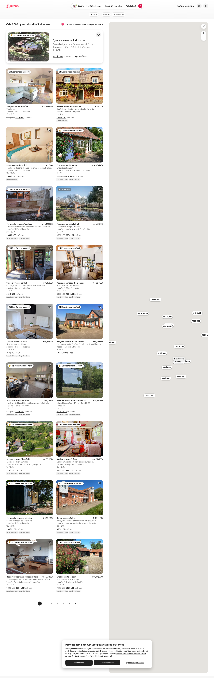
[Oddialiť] (203, 38)
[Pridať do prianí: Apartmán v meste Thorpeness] (100, 248)
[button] (58, 56)
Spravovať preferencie (135, 663)
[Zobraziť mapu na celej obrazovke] (203, 26)
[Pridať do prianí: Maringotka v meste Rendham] (50, 189)
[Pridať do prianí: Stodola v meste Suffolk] (100, 424)
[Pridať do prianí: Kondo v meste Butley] (100, 483)
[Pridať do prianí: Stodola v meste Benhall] (50, 248)
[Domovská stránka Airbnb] (12, 6)
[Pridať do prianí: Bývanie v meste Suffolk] (50, 307)
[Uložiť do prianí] (98, 34)
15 (69, 603)
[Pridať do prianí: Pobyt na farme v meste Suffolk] (100, 307)
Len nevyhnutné (107, 663)
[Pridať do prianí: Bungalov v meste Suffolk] (50, 72)
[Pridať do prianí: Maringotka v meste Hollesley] (50, 483)
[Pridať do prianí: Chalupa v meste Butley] (100, 130)
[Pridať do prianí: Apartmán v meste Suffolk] (100, 189)
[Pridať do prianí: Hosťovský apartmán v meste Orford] (50, 542)
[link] (34, 604)
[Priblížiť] (203, 33)
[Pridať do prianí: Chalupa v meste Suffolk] (50, 130)
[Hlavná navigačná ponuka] (205, 5)
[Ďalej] (75, 604)
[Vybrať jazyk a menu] (199, 5)
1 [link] (39, 603)
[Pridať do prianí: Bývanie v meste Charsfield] (50, 424)
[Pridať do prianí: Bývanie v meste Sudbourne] (100, 72)
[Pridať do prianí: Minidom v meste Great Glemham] (100, 366)
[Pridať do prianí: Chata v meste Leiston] (100, 542)
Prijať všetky (79, 663)
